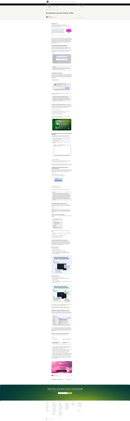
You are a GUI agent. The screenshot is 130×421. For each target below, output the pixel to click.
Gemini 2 (47, 409)
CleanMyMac (68, 104)
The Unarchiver (47, 410)
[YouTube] (80, 406)
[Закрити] (1, 1)
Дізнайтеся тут (58, 1)
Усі (46, 6)
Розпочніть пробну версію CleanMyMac (57, 110)
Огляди (57, 6)
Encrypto (47, 411)
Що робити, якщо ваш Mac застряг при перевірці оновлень (56, 342)
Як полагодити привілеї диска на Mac (67, 339)
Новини (53, 6)
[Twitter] (78, 406)
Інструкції (49, 6)
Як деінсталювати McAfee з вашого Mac (66, 342)
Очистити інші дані (54, 410)
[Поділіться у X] (71, 379)
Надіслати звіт (66, 409)
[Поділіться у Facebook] (67, 379)
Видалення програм (67, 408)
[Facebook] (78, 404)
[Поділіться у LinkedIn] (69, 379)
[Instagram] (80, 404)
